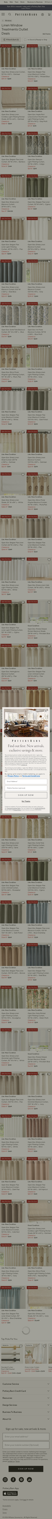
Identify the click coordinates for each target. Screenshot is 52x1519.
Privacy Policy (13, 776)
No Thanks (26, 801)
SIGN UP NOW (26, 795)
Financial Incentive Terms (14, 808)
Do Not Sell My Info (40, 808)
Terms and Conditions (31, 776)
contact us (24, 765)
